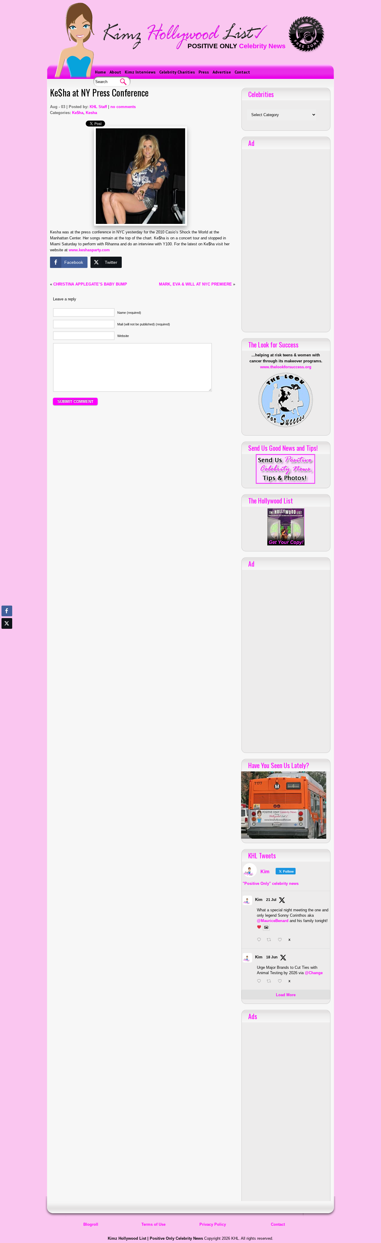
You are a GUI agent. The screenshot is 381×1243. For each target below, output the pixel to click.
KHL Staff (98, 107)
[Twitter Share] (6, 623)
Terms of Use (153, 1224)
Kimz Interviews (140, 72)
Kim (259, 899)
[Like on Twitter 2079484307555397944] (281, 940)
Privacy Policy (212, 1224)
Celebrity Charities (177, 72)
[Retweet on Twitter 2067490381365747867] (270, 981)
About (115, 72)
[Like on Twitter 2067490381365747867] (281, 981)
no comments (123, 107)
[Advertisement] (142, 464)
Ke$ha (77, 112)
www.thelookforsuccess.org (285, 367)
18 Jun (271, 957)
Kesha (91, 112)
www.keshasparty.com (89, 250)
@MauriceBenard (272, 920)
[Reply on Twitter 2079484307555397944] (260, 940)
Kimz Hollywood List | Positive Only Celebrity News (155, 1238)
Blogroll (90, 1224)
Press (204, 72)
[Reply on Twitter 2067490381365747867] (260, 981)
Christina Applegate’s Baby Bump (90, 284)
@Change (314, 973)
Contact (242, 72)
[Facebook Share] (6, 611)
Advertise (222, 72)
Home (100, 72)
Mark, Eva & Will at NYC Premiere (195, 284)
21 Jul (271, 900)
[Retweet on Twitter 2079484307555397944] (270, 940)
